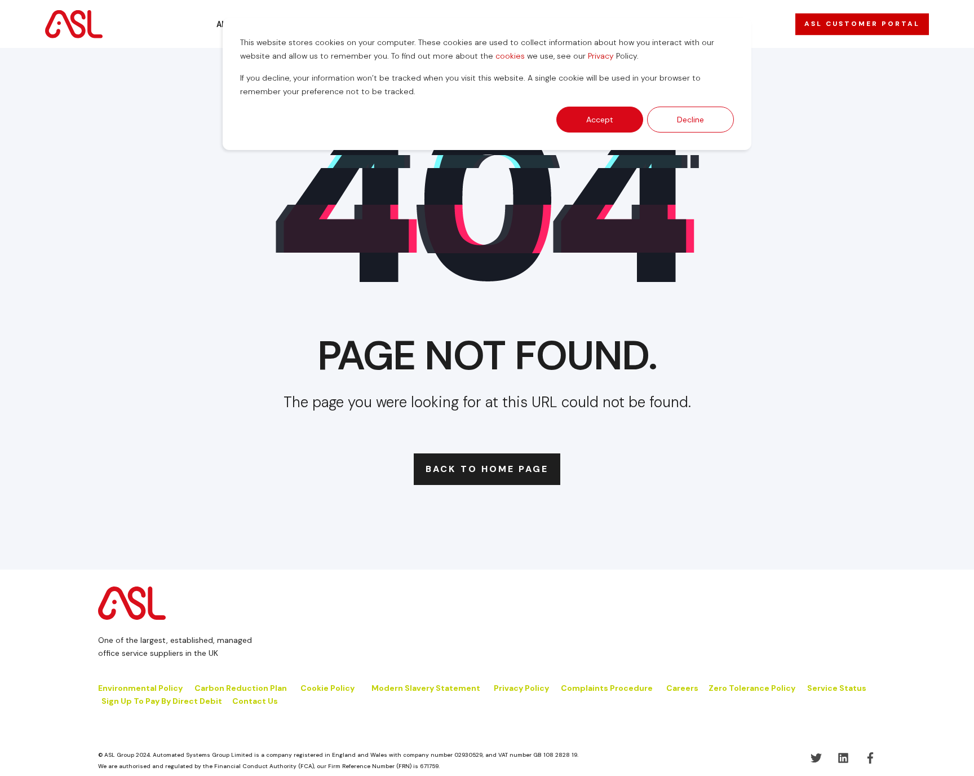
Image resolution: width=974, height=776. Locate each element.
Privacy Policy (521, 688)
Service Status (836, 688)
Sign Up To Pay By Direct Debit (161, 701)
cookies (510, 56)
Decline (690, 119)
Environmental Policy (140, 688)
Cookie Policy (328, 688)
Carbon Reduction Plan (240, 688)
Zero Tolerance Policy (752, 688)
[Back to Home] (74, 24)
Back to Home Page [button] (487, 469)
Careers (682, 688)
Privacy (601, 56)
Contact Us (255, 701)
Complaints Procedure (607, 688)
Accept (599, 119)
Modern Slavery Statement (426, 688)
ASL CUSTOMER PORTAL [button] (862, 23)
